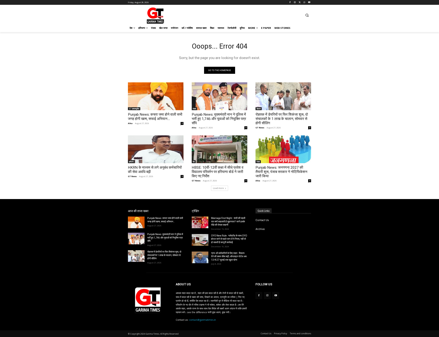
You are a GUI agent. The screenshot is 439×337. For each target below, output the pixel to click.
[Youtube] (309, 2)
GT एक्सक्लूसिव (134, 108)
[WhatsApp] (304, 2)
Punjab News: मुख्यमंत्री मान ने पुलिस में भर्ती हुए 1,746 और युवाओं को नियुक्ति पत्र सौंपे (219, 118)
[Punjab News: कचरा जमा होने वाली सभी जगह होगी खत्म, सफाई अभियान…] (155, 96)
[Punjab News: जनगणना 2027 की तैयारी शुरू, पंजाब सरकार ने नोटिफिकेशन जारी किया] (283, 149)
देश (194, 161)
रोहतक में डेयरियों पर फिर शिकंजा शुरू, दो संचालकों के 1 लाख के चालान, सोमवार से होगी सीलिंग (282, 118)
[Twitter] (300, 2)
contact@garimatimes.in (202, 319)
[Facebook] (290, 2)
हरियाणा (131, 161)
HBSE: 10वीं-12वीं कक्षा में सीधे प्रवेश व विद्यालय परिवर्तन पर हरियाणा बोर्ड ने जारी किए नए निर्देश (217, 171)
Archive (260, 229)
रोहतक (259, 108)
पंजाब (194, 108)
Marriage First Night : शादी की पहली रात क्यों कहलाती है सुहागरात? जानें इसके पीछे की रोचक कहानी (228, 221)
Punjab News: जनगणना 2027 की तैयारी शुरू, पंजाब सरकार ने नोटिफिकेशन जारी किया (281, 171)
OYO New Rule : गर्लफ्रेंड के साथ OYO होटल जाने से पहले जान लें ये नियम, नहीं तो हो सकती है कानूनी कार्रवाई (229, 239)
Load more (218, 188)
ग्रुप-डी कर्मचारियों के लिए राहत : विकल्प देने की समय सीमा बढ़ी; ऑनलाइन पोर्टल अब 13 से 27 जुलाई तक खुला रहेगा (229, 256)
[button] (307, 15)
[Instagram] (295, 2)
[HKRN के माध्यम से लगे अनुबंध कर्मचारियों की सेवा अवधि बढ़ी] (155, 149)
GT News (260, 127)
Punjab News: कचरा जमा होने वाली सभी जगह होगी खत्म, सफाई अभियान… (155, 116)
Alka (130, 123)
